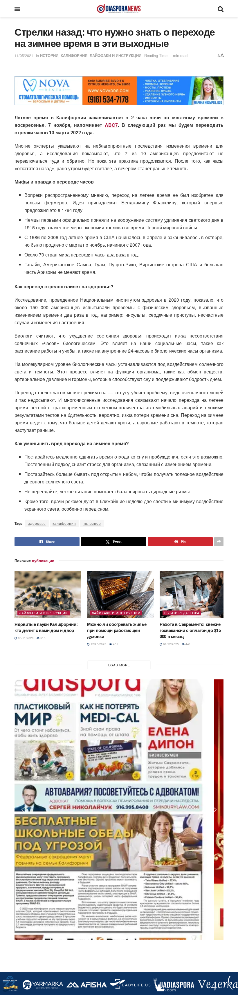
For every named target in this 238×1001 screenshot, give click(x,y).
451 (115, 644)
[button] (23, 91)
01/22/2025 (170, 644)
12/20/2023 (98, 644)
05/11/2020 (25, 638)
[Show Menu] (17, 8)
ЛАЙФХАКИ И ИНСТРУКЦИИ (115, 55)
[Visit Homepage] (119, 8)
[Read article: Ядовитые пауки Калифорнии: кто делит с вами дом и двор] (48, 594)
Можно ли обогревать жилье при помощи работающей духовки (117, 630)
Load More (119, 665)
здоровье (37, 523)
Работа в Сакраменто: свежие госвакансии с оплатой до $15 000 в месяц (190, 630)
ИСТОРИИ (49, 55)
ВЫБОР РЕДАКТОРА (181, 612)
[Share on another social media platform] (218, 541)
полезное (92, 523)
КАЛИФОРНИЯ (74, 55)
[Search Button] (220, 8)
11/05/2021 (24, 55)
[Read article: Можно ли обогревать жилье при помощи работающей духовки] (120, 594)
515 (42, 638)
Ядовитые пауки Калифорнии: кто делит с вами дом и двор (46, 627)
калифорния (64, 523)
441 (188, 644)
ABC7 (111, 125)
